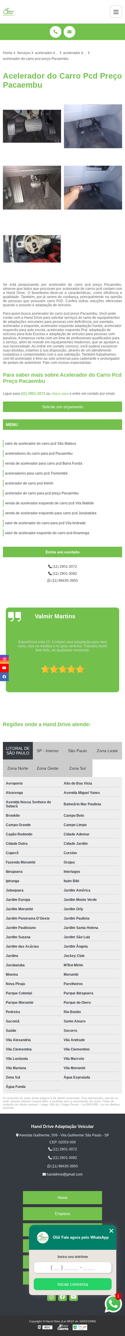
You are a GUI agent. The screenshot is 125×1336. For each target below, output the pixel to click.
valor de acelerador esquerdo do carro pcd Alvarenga (47, 533)
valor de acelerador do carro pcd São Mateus (40, 444)
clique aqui (60, 394)
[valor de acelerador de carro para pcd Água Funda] (93, 126)
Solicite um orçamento (62, 406)
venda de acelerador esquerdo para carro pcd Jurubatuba (51, 513)
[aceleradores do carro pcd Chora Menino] (32, 249)
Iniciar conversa (73, 1284)
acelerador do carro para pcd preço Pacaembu (42, 493)
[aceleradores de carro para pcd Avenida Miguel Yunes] (93, 187)
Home (62, 1197)
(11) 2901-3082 (64, 574)
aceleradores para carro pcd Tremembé (36, 473)
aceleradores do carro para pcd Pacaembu (39, 453)
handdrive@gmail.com (64, 1174)
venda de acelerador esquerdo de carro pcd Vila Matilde (49, 503)
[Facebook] (62, 1296)
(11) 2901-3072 (33, 394)
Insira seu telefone (73, 1257)
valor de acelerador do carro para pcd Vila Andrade (45, 523)
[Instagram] (51, 1296)
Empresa (62, 1214)
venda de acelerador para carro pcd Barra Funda (43, 463)
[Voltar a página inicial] (9, 12)
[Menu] (116, 11)
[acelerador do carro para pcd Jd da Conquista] (32, 126)
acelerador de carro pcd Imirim (29, 483)
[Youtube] (73, 1296)
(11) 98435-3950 (64, 581)
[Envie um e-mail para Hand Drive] (69, 32)
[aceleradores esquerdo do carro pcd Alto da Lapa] (32, 187)
